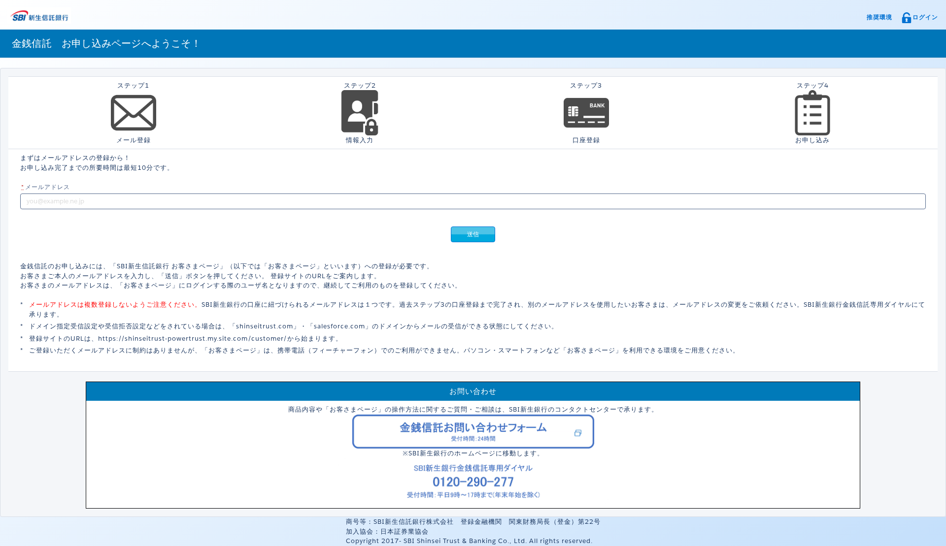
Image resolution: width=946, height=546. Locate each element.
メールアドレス (45, 187)
